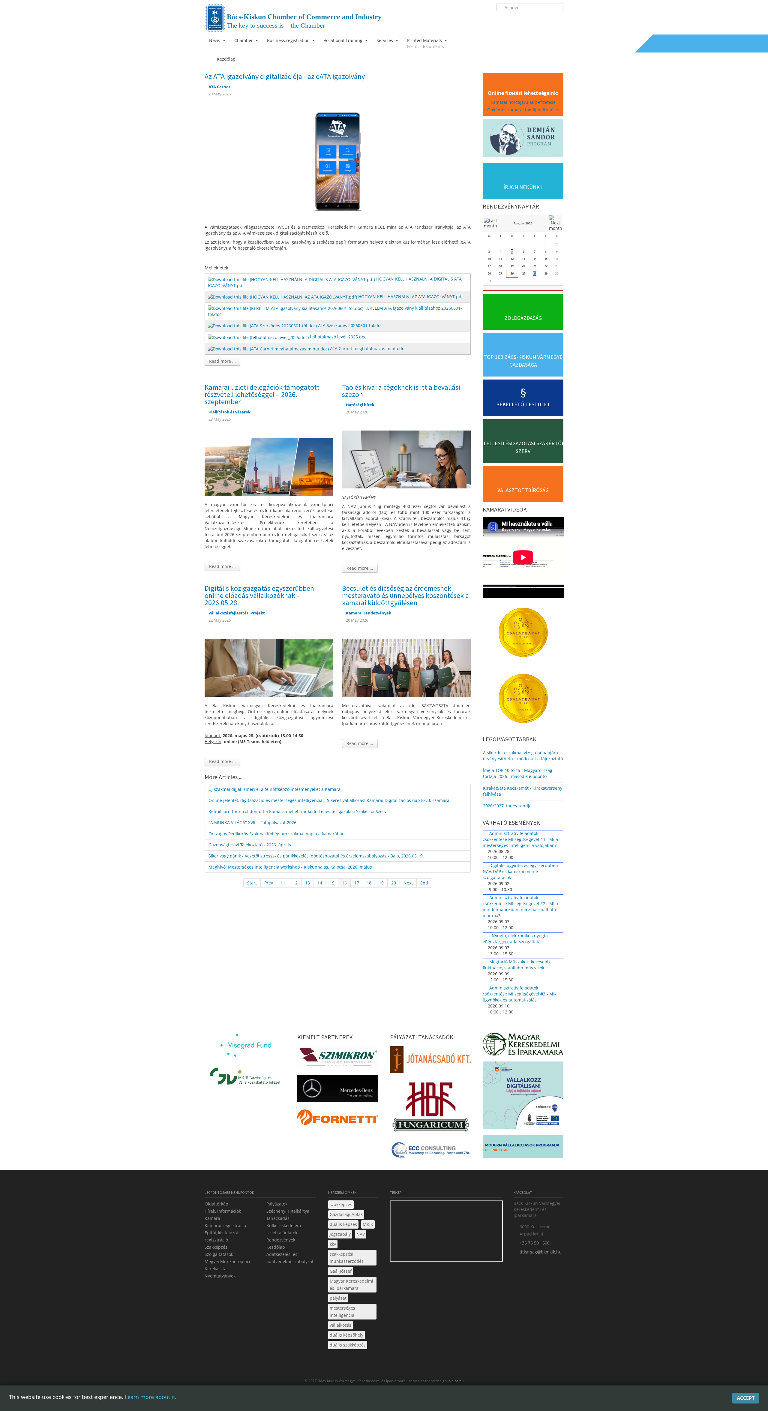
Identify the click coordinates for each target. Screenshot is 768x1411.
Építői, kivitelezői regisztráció (221, 1236)
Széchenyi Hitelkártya (287, 1211)
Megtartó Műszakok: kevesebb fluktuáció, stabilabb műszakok (516, 965)
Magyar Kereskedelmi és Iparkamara (351, 1284)
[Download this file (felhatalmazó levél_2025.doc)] (259, 337)
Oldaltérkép (216, 1204)
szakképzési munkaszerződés (347, 1257)
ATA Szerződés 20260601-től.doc (350, 325)
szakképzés (341, 1204)
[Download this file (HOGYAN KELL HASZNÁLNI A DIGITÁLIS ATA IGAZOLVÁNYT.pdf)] (292, 279)
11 (282, 883)
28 (534, 273)
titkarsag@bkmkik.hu (541, 1252)
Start (252, 883)
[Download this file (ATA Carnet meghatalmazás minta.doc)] (269, 348)
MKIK (368, 1224)
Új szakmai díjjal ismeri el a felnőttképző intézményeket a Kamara (274, 789)
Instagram (546, 20)
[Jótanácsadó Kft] (430, 1061)
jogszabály (340, 1234)
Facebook (524, 20)
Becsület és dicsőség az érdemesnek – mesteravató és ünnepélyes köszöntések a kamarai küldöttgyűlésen (405, 595)
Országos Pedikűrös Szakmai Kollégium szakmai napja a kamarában (276, 833)
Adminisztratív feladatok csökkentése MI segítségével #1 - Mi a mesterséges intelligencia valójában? (520, 839)
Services (385, 40)
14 (319, 883)
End (424, 883)
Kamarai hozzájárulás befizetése (523, 102)
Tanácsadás (278, 1218)
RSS (557, 20)
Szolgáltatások (219, 1254)
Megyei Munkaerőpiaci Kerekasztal (227, 1265)
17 (356, 883)
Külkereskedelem (283, 1225)
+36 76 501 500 (535, 1243)
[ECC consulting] (430, 1152)
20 (393, 883)
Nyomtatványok (220, 1276)
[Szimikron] (337, 1058)
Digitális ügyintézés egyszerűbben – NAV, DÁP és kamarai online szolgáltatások (522, 871)
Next (408, 883)
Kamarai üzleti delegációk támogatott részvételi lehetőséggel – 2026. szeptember (262, 394)
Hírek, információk (223, 1211)
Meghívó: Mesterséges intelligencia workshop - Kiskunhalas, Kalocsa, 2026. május (290, 867)
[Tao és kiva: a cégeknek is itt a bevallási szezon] (406, 458)
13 (307, 883)
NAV (360, 1234)
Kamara (212, 1218)
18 (369, 883)
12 (295, 883)
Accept (745, 1398)
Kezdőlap (275, 1247)
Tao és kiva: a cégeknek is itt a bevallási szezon (401, 391)
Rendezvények (280, 1240)
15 (332, 883)
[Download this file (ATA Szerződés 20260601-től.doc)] (263, 325)
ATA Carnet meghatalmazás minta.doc (368, 348)
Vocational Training (344, 40)
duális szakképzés (348, 1345)
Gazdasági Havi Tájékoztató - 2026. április (249, 845)
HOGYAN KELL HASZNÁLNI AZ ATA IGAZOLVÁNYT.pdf (410, 296)
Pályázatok (276, 1204)
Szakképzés (216, 1247)
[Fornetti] (337, 1119)
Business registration (289, 40)
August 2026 (523, 223)
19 (381, 883)
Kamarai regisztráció (225, 1225)
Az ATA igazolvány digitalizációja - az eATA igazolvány (285, 76)
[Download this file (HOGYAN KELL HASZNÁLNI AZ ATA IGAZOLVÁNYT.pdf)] (283, 296)
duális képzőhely (346, 1335)
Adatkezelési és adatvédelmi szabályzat (290, 1257)
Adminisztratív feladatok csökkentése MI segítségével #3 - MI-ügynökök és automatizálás (519, 994)
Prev (268, 883)
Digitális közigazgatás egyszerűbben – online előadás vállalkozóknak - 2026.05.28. (262, 595)
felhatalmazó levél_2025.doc (338, 337)
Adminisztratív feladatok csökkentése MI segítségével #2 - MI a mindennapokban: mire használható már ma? (520, 906)
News (215, 40)
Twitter (535, 20)
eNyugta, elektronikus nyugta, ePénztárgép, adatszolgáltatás (516, 938)
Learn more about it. (150, 1396)
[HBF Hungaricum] (430, 1108)
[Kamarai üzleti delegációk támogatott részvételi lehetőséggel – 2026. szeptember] (269, 466)
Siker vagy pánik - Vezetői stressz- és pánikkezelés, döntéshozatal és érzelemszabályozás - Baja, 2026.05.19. (316, 856)
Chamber (244, 40)
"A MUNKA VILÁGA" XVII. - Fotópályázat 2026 (252, 822)
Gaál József (341, 1271)
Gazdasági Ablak (346, 1214)
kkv (333, 1244)
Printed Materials (425, 43)
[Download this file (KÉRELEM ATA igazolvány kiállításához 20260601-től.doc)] (286, 308)
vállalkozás (340, 1325)
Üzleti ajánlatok (281, 1232)
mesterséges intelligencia (342, 1311)
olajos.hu (456, 1380)
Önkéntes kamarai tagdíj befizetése (523, 110)
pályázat (338, 1298)
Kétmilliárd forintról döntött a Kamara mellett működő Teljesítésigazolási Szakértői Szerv (297, 811)
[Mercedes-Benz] (337, 1090)
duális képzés (343, 1224)
